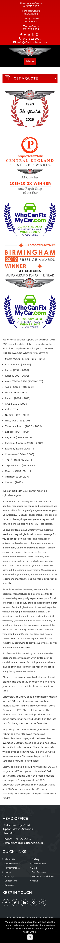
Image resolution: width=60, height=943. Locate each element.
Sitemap (9, 876)
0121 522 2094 (31, 29)
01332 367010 (31, 21)
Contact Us (10, 880)
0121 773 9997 (31, 6)
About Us (9, 859)
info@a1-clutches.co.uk (32, 42)
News (35, 880)
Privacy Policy (12, 867)
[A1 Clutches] (30, 51)
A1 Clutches (32, 917)
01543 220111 (31, 14)
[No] (56, 930)
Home (8, 872)
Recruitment (39, 863)
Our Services (39, 872)
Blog (34, 867)
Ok (30, 937)
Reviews (9, 885)
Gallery (35, 859)
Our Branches (12, 863)
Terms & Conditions (43, 876)
